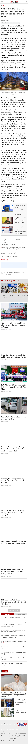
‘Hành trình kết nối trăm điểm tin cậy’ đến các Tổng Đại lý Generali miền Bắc (13, 325)
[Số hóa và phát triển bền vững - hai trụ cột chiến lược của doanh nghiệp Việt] (14, 499)
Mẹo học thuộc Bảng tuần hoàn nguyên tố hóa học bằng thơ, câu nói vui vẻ (13, 636)
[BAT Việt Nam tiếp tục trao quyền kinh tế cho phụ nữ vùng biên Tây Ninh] (14, 373)
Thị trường (6, 5)
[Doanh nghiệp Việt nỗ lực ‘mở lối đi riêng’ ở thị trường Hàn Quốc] (14, 530)
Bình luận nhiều (20, 614)
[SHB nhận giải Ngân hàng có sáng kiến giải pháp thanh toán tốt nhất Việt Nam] (14, 588)
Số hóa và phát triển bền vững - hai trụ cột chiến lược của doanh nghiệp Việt (13, 513)
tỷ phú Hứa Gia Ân (6, 256)
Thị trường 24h (6, 330)
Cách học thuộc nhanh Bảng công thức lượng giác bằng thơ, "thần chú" (13, 630)
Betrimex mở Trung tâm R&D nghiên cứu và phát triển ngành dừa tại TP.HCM (12, 571)
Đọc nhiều (7, 614)
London (15, 256)
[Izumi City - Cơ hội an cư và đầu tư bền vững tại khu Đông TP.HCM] (14, 343)
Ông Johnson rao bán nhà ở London (13, 240)
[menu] (2, 1)
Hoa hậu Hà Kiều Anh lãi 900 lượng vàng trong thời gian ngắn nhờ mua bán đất (13, 694)
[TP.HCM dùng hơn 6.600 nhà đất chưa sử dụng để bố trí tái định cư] (7, 712)
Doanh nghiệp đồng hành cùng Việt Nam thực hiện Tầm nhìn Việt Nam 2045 (13, 481)
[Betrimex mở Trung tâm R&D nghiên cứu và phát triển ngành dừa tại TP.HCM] (14, 558)
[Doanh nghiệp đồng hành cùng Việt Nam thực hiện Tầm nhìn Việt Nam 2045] (14, 467)
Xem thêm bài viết (14, 610)
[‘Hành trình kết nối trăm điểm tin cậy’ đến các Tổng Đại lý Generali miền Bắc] (14, 311)
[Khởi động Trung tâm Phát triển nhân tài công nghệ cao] (9, 288)
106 (3, 642)
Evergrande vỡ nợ (11, 253)
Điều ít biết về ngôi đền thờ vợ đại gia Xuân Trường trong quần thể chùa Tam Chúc (12, 664)
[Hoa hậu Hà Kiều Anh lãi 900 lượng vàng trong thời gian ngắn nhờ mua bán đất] (14, 682)
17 (17, 631)
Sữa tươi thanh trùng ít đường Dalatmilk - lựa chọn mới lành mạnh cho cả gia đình (12, 449)
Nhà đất (3, 359)
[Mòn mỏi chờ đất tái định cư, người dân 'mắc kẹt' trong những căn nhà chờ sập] (7, 702)
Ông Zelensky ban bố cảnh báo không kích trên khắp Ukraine (20, 220)
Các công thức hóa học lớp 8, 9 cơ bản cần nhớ (13, 641)
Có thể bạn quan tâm (10, 281)
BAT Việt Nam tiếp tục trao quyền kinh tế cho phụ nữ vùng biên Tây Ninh (13, 387)
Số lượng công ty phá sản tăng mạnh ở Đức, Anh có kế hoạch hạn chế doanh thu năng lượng (20, 210)
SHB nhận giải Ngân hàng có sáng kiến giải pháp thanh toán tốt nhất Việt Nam (13, 602)
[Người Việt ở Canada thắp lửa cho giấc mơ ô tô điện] (14, 405)
